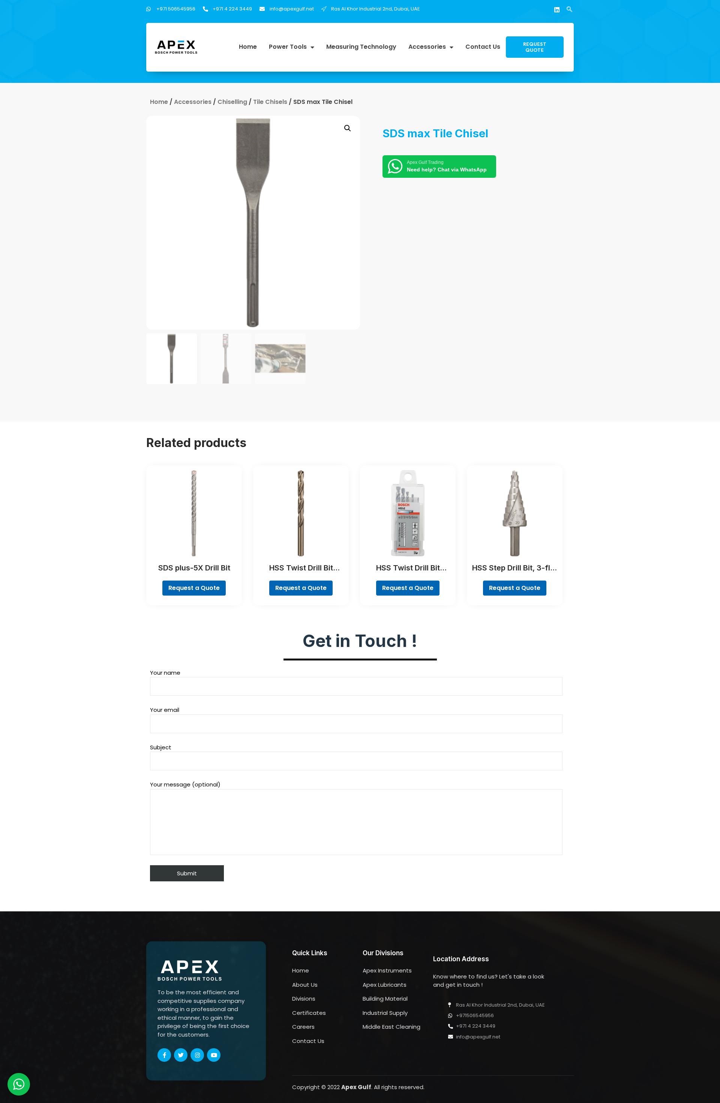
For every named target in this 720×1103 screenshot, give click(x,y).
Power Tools (288, 47)
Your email (164, 710)
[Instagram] (197, 1055)
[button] (535, 47)
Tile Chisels (270, 102)
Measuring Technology (361, 47)
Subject (160, 747)
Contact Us (482, 47)
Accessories (427, 47)
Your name (165, 673)
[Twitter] (181, 1055)
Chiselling (232, 102)
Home (248, 47)
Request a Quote (194, 588)
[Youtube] (213, 1055)
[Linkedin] (557, 10)
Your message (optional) (185, 784)
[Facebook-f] (164, 1055)
